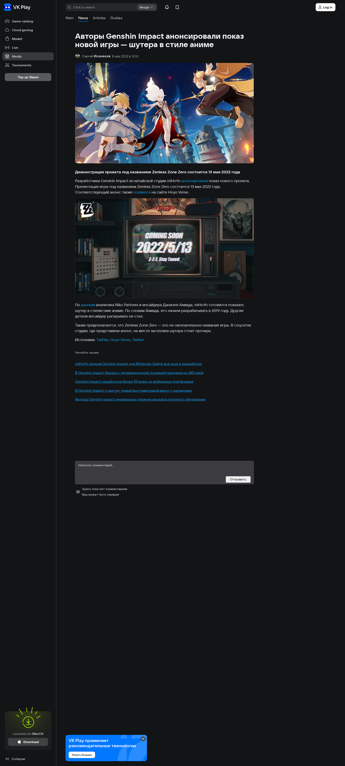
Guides (116, 18)
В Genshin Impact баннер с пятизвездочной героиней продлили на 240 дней (139, 372)
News (83, 18)
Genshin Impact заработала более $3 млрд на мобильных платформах (134, 381)
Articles (99, 18)
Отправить (238, 479)
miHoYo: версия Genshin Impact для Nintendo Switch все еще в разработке (138, 363)
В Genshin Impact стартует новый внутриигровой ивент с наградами (133, 390)
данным (88, 304)
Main (69, 18)
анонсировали (194, 180)
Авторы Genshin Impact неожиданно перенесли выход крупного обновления (140, 399)
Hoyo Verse (120, 339)
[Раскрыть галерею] (164, 248)
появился (142, 192)
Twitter (102, 339)
